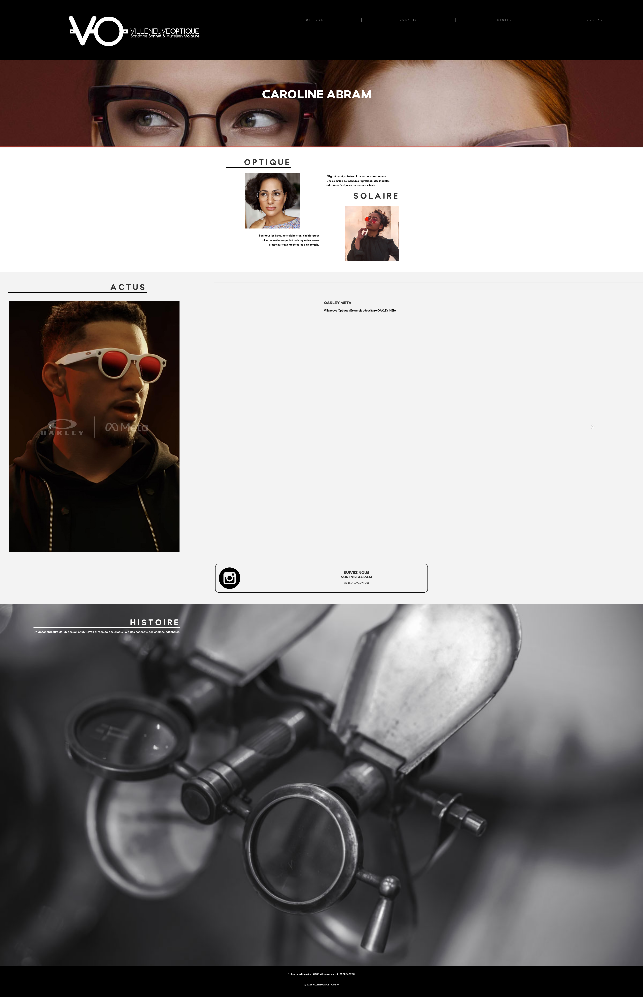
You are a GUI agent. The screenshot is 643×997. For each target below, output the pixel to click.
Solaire (408, 20)
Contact (596, 20)
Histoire (502, 20)
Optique (315, 20)
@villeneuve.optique (356, 553)
